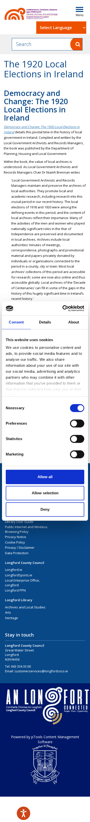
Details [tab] (45, 322)
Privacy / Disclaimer (19, 547)
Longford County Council (24, 562)
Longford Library (18, 600)
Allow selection (45, 493)
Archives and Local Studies (25, 607)
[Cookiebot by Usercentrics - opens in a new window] (63, 308)
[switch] (77, 423)
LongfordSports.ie (18, 575)
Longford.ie (13, 569)
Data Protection (16, 553)
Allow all (45, 477)
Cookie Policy (15, 542)
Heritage (11, 618)
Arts (8, 612)
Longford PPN (15, 590)
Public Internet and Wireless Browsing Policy (26, 529)
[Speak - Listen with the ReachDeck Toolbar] (23, 813)
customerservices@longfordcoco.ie (41, 671)
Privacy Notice (15, 537)
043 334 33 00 (21, 666)
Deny (45, 509)
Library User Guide (19, 521)
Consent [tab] (16, 322)
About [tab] (73, 322)
